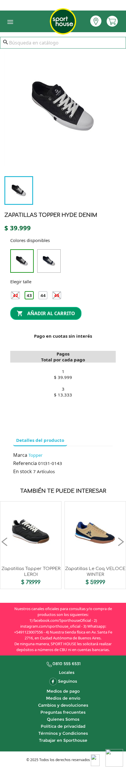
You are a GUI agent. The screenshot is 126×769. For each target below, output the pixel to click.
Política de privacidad (63, 726)
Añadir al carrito (46, 313)
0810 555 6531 (66, 663)
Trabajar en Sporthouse (63, 740)
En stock (22, 471)
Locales (66, 672)
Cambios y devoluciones (63, 705)
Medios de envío (63, 698)
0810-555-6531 (63, 4)
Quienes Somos (63, 719)
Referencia (25, 463)
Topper (35, 455)
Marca (20, 455)
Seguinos (67, 681)
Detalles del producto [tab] (40, 440)
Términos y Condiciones (63, 733)
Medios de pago (63, 691)
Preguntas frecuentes (63, 712)
